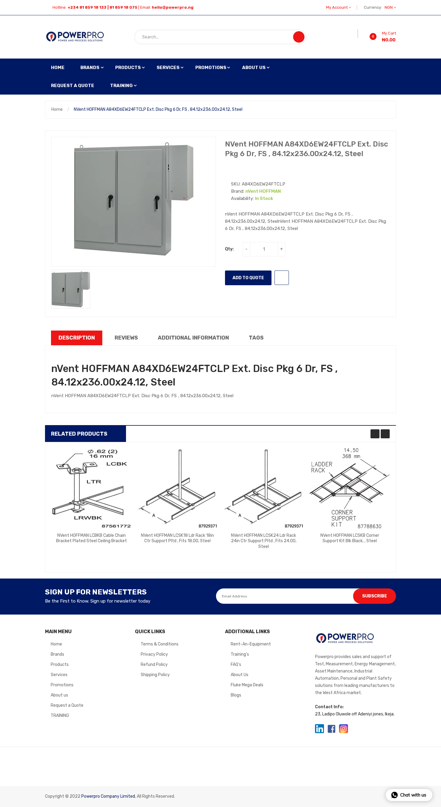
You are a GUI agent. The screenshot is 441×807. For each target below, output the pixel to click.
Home (57, 109)
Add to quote (248, 277)
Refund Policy (154, 664)
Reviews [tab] (126, 337)
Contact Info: (329, 706)
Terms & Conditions (159, 644)
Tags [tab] (256, 337)
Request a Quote (67, 705)
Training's (240, 654)
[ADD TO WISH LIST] (281, 278)
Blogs (236, 695)
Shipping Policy (155, 674)
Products (60, 664)
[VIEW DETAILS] (114, 545)
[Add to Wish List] (354, 34)
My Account (337, 7)
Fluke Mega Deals (247, 685)
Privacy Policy (154, 654)
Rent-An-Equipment (251, 644)
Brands (57, 654)
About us (59, 695)
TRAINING (60, 715)
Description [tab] (76, 337)
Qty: (229, 249)
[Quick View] (91, 488)
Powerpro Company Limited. (108, 796)
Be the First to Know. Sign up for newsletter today (97, 601)
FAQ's (236, 664)
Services (59, 674)
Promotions (62, 685)
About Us (239, 674)
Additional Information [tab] (193, 337)
